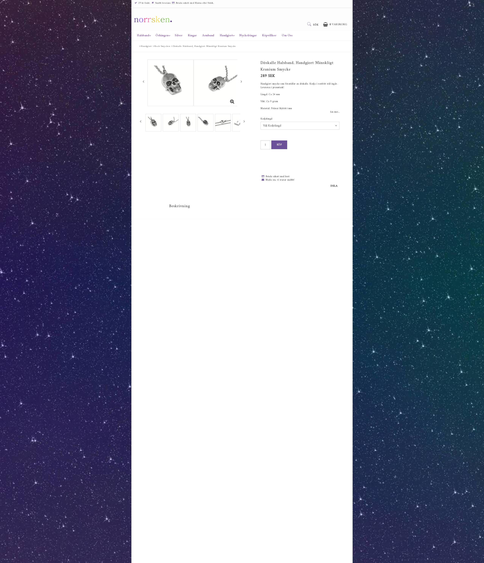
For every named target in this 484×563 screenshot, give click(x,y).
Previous (143, 81)
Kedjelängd (266, 119)
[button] (335, 24)
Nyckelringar (248, 35)
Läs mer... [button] (334, 112)
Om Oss (287, 35)
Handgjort (226, 35)
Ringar (192, 35)
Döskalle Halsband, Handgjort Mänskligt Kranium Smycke (204, 46)
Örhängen (162, 35)
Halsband (143, 35)
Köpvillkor (269, 35)
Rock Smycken (162, 46)
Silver (178, 35)
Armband (208, 35)
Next (241, 81)
